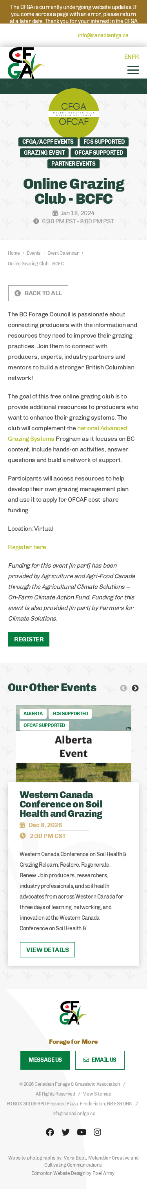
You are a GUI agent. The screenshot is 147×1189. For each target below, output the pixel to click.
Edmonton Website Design (58, 1173)
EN (128, 56)
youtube (81, 1132)
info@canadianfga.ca (103, 35)
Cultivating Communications (73, 1165)
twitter (66, 1132)
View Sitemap (97, 1094)
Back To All (43, 293)
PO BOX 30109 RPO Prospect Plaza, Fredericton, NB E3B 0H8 (69, 1104)
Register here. (27, 547)
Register (29, 639)
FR (135, 56)
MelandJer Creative (109, 1158)
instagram (97, 1132)
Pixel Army (103, 1173)
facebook (50, 1132)
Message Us (45, 1060)
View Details (47, 949)
